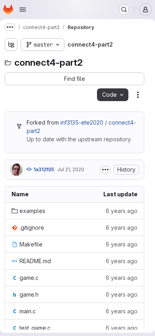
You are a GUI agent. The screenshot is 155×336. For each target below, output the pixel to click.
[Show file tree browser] (11, 44)
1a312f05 (43, 169)
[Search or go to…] (124, 9)
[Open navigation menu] (22, 9)
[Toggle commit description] (105, 169)
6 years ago (122, 210)
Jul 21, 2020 (70, 169)
